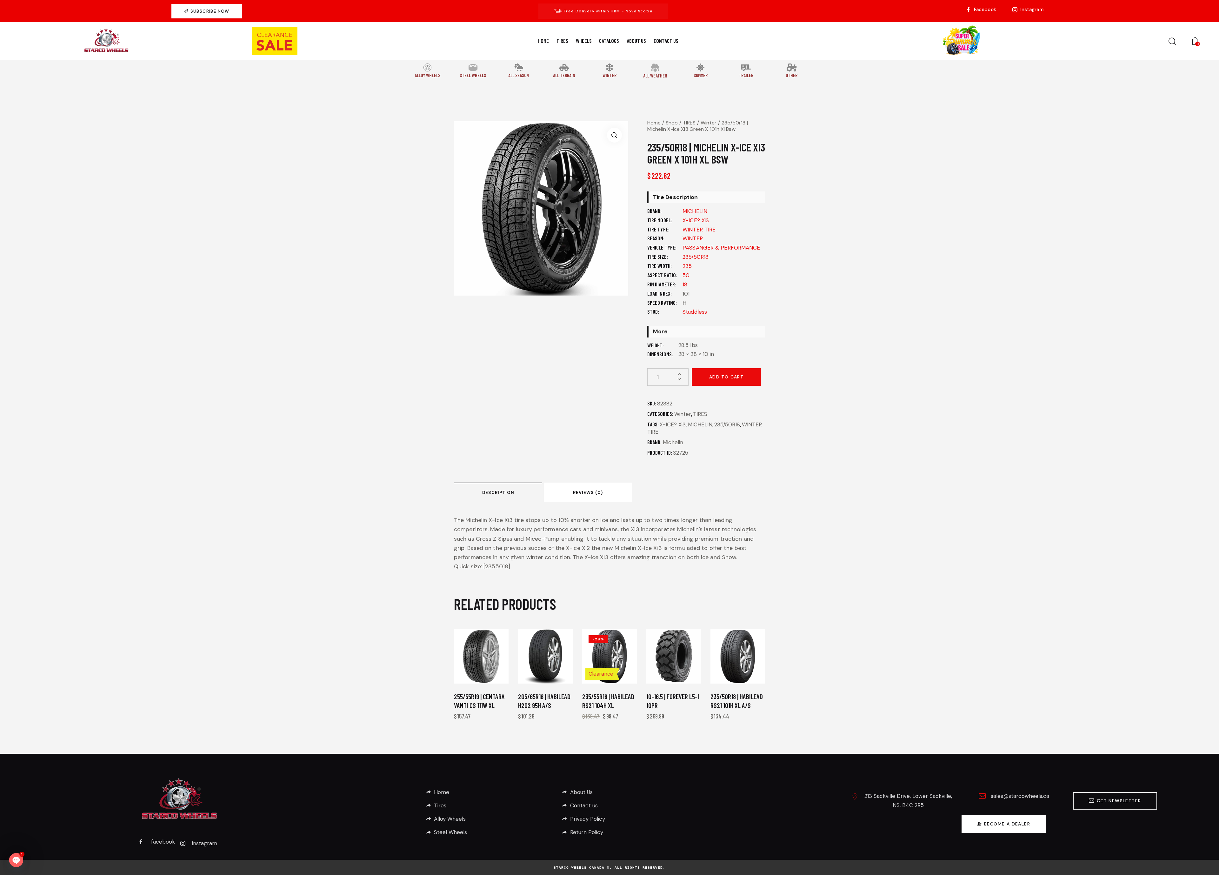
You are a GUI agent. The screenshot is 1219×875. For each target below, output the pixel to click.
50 (686, 275)
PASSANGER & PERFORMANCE (721, 247)
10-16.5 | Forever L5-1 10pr (672, 700)
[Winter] (609, 67)
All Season (518, 75)
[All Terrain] (564, 67)
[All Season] (519, 67)
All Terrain (564, 75)
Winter (609, 75)
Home (654, 122)
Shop (672, 122)
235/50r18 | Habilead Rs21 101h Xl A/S (736, 700)
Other (791, 75)
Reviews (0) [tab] (588, 492)
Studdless (695, 311)
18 (685, 284)
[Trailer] (746, 67)
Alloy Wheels (427, 75)
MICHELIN (695, 211)
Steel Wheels (473, 75)
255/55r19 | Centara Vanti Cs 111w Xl (479, 700)
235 (687, 266)
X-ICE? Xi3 (696, 220)
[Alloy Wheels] (427, 67)
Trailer (746, 75)
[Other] (792, 67)
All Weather (655, 75)
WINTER (693, 238)
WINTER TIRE (699, 229)
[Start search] (1172, 42)
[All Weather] (655, 67)
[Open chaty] (16, 860)
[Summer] (700, 67)
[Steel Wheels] (473, 67)
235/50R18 (696, 256)
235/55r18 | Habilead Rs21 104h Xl (608, 700)
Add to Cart (726, 377)
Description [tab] (498, 492)
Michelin (673, 442)
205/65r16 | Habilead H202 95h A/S (544, 700)
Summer (701, 75)
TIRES (689, 122)
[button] (614, 135)
